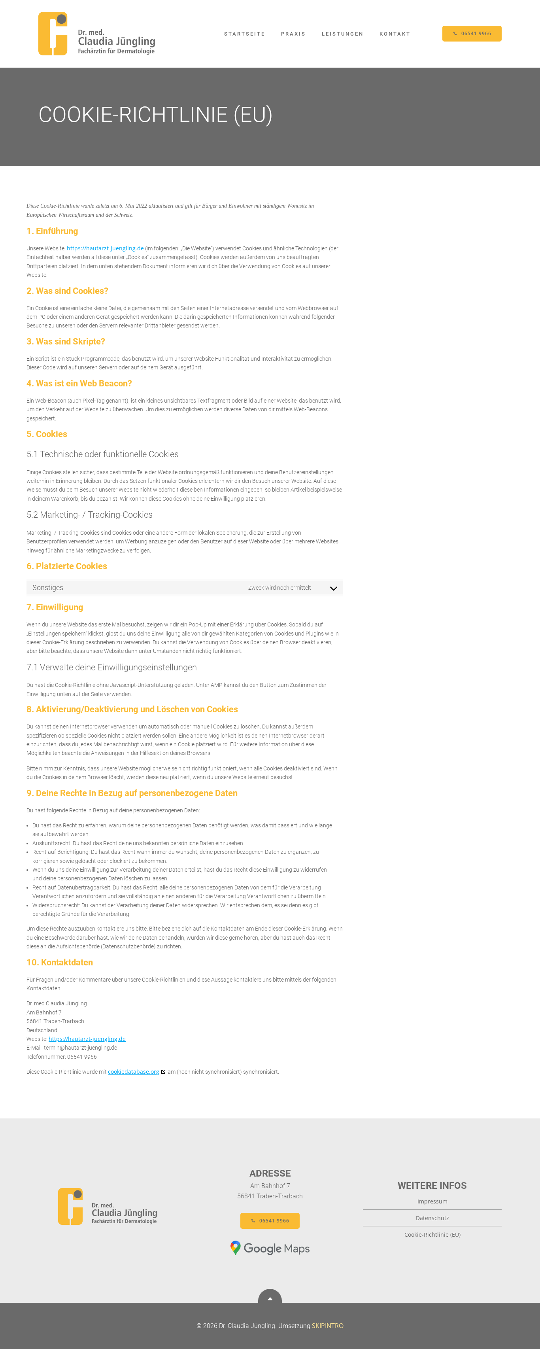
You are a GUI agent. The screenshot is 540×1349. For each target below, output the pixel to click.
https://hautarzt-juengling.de (105, 248)
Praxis (293, 34)
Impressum (432, 1201)
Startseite (244, 34)
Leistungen (343, 34)
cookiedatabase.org (133, 1071)
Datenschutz (432, 1218)
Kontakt (395, 34)
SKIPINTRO (328, 1325)
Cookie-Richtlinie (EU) (432, 1234)
